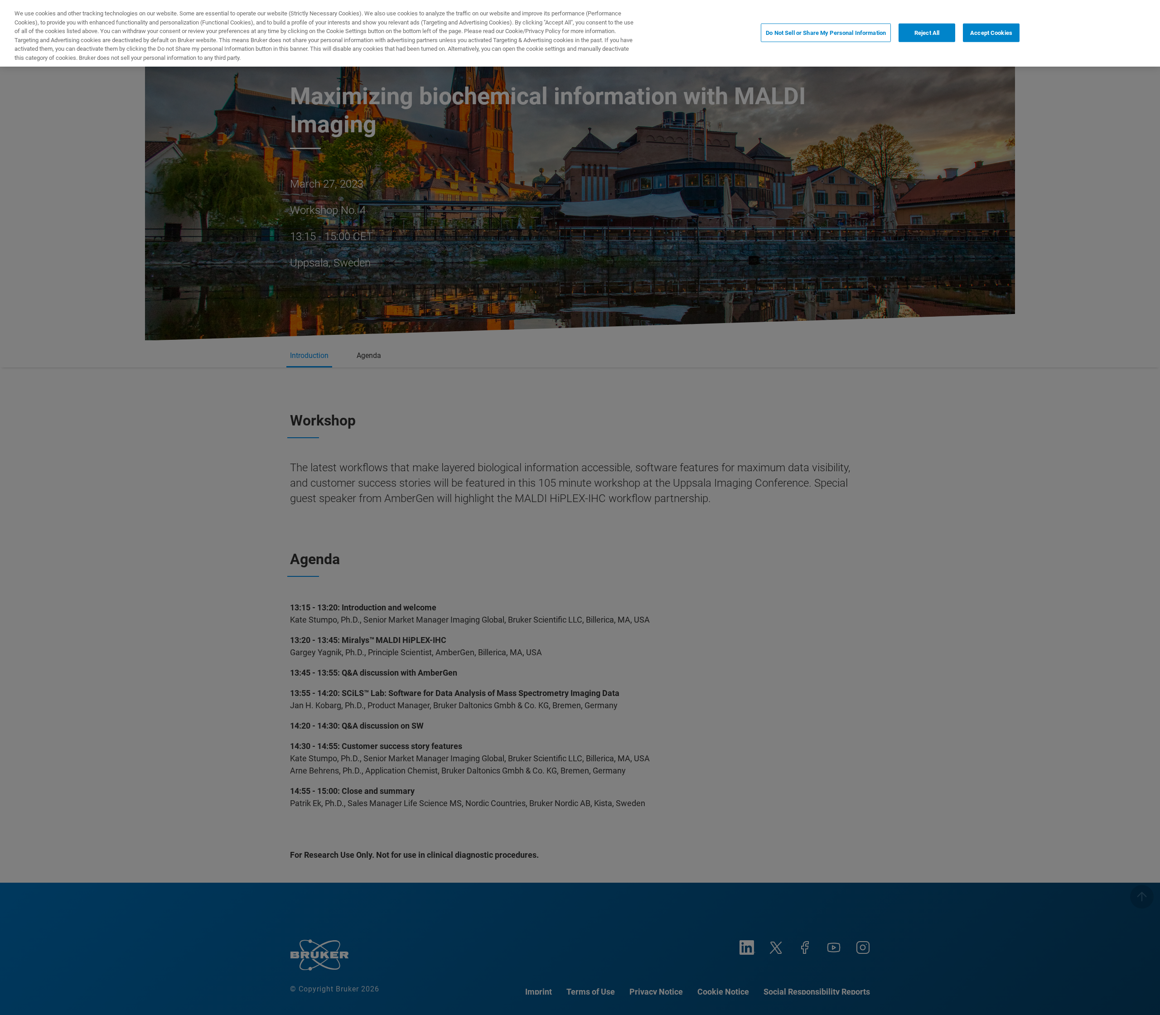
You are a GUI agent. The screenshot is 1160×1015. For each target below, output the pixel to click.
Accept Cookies (991, 32)
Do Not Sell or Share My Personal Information (826, 32)
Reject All (926, 32)
